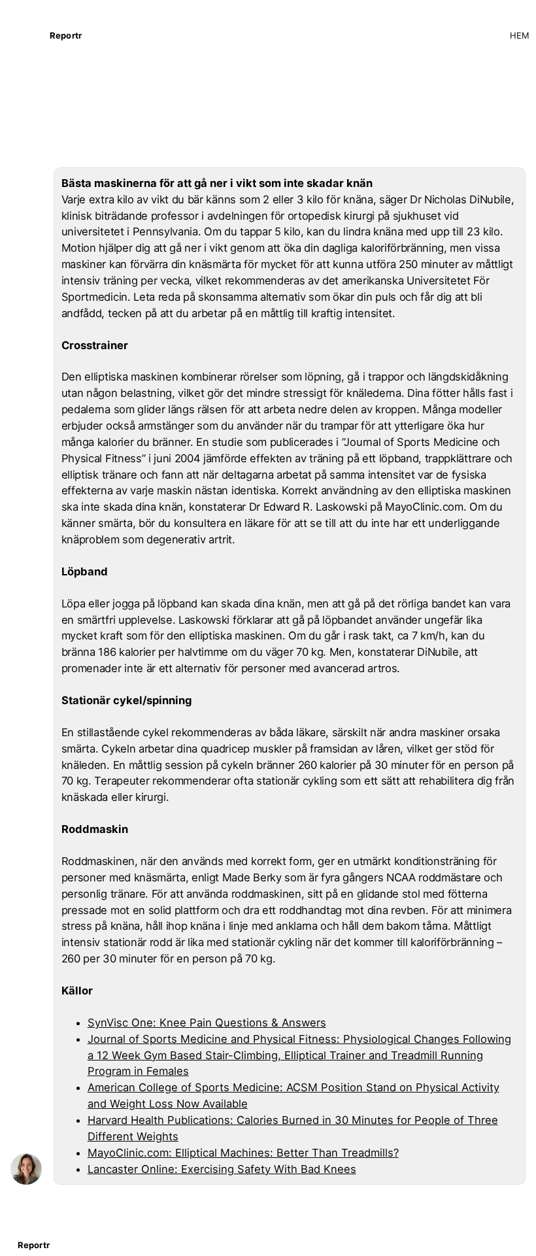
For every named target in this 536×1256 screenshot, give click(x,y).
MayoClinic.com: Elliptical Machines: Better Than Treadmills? (243, 1152)
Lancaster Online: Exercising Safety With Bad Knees (222, 1169)
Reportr (66, 35)
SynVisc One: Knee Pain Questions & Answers (207, 1022)
